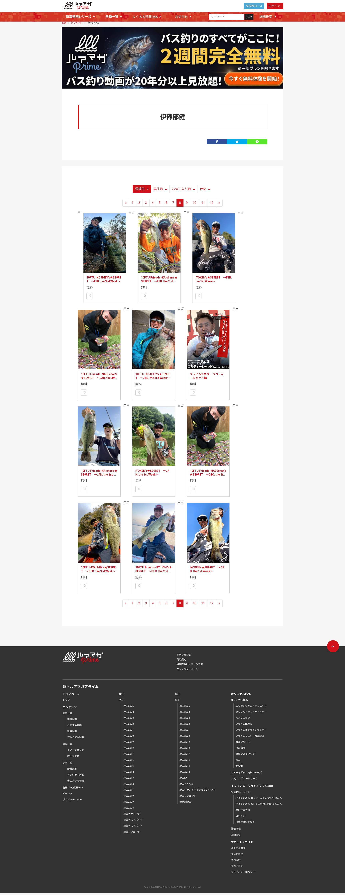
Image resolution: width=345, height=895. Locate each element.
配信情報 (236, 828)
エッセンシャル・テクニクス (251, 706)
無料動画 (72, 719)
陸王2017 (128, 753)
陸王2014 (128, 771)
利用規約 (181, 659)
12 (211, 203)
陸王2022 (128, 724)
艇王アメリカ (186, 783)
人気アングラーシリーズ (244, 778)
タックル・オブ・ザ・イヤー (251, 712)
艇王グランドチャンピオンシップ (197, 789)
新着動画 (72, 731)
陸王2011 (128, 789)
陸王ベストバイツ (133, 819)
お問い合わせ (183, 654)
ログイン (274, 6)
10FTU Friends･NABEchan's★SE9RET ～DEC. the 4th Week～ (208, 474)
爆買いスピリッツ (245, 753)
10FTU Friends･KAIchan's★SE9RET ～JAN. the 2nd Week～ (99, 474)
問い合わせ (237, 854)
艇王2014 (184, 771)
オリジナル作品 (239, 700)
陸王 (121, 700)
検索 (249, 16)
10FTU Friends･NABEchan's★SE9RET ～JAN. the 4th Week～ (99, 378)
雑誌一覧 (67, 744)
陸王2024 (128, 712)
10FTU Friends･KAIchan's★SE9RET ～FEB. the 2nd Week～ (159, 281)
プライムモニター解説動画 (250, 735)
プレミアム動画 (75, 737)
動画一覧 (67, 713)
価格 (203, 189)
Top (64, 23)
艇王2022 (184, 724)
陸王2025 (128, 706)
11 (203, 203)
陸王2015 (128, 765)
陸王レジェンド (131, 831)
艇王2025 (184, 706)
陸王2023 (128, 718)
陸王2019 (128, 741)
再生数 (158, 189)
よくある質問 (238, 848)
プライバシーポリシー (188, 669)
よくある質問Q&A (145, 17)
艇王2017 (184, 753)
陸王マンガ (73, 756)
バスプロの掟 (243, 718)
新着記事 (72, 768)
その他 (239, 765)
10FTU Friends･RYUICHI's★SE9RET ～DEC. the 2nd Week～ (153, 571)
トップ (66, 700)
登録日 (140, 189)
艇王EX (183, 777)
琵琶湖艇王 (185, 801)
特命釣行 (240, 747)
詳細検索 (266, 17)
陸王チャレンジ (131, 813)
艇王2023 (184, 718)
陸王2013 (128, 777)
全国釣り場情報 (75, 780)
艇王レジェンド (187, 795)
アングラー (77, 23)
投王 (238, 759)
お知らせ (181, 17)
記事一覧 (67, 762)
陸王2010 (128, 795)
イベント (67, 793)
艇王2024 (184, 712)
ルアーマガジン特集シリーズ (246, 772)
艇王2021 (184, 729)
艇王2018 (184, 747)
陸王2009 (128, 801)
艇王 (177, 700)
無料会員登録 (243, 810)
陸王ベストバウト (133, 825)
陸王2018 (128, 747)
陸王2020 (128, 735)
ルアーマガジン (75, 750)
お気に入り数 (181, 189)
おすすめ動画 (74, 725)
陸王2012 (128, 783)
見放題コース (254, 6)
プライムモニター (72, 799)
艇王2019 (184, 741)
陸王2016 (128, 759)
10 (194, 203)
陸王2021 (128, 729)
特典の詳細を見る (245, 822)
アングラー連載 (75, 774)
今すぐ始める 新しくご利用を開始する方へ (259, 804)
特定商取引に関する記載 (189, 664)
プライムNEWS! (244, 724)
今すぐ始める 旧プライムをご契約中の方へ (259, 798)
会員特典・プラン (240, 792)
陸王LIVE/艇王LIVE (73, 787)
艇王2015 (184, 765)
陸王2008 (128, 807)
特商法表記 (237, 866)
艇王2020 (184, 735)
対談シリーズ (243, 741)
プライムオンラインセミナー (251, 729)
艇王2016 (184, 759)
